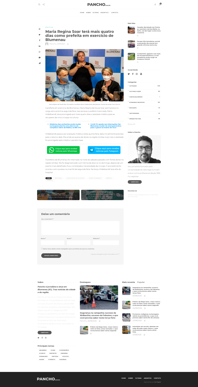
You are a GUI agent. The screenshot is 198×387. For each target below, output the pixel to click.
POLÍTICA (49, 27)
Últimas (96, 12)
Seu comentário (47, 219)
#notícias (55, 356)
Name (43, 238)
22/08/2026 (137, 321)
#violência (62, 359)
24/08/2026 (137, 308)
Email (69, 238)
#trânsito (51, 359)
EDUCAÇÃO (144, 108)
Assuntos (104, 12)
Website (96, 238)
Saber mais (135, 182)
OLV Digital (157, 382)
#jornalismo (43, 356)
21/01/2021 (61, 44)
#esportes (53, 353)
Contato (114, 12)
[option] (144, 44)
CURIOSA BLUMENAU (144, 97)
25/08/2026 (92, 321)
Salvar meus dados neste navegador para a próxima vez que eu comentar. (69, 249)
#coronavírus (64, 350)
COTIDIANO (52, 193)
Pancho (53, 44)
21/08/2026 (137, 335)
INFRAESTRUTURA (144, 119)
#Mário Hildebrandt (95, 178)
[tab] (128, 282)
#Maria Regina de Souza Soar (75, 178)
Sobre (88, 12)
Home (82, 12)
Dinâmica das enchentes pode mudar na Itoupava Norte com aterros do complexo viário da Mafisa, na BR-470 (99, 196)
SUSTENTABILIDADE (105, 192)
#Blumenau (58, 178)
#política (65, 356)
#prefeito (50, 180)
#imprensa (64, 353)
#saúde (41, 359)
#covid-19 (42, 353)
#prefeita (109, 178)
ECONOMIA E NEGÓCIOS (144, 102)
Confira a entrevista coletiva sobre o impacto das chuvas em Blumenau (60, 196)
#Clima (53, 350)
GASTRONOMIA (144, 113)
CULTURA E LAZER (144, 91)
